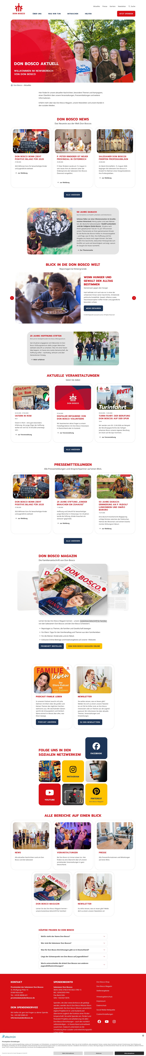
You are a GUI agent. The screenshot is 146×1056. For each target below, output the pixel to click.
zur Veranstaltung (24, 435)
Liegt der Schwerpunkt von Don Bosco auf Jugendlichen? (64, 956)
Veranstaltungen (67, 852)
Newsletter (122, 6)
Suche (133, 6)
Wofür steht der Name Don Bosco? (55, 936)
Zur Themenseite (86, 250)
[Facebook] (98, 1021)
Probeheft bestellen (51, 646)
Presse (104, 6)
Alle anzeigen (73, 195)
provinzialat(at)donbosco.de (23, 998)
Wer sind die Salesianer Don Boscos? (56, 943)
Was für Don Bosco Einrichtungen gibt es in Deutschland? (65, 950)
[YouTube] (106, 1021)
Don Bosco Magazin (47, 903)
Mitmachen (72, 13)
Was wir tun (54, 13)
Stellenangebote (102, 990)
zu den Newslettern (90, 722)
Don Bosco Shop (102, 982)
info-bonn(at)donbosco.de (22, 1018)
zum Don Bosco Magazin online (84, 646)
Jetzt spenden (126, 13)
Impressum (101, 1001)
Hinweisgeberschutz (104, 997)
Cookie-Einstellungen (104, 1014)
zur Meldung (22, 173)
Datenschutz (101, 1005)
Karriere (112, 6)
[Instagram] (113, 1021)
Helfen (88, 13)
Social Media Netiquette (105, 1010)
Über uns (37, 13)
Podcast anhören (47, 722)
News (18, 852)
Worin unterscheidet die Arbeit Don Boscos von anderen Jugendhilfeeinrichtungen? (64, 964)
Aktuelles (96, 6)
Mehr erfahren (93, 308)
